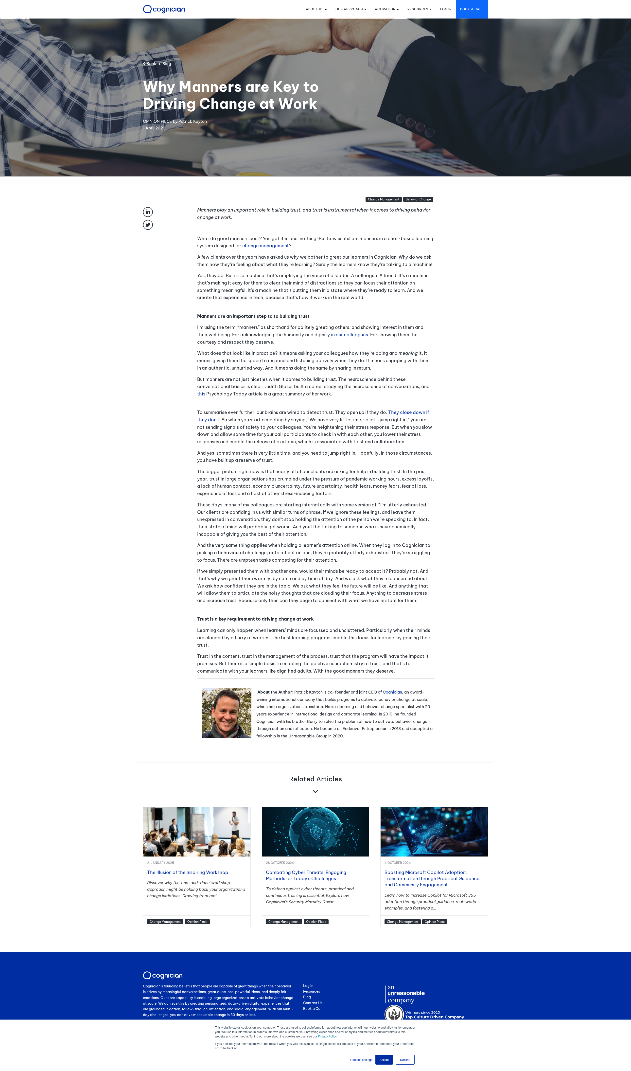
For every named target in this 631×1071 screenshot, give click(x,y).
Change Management (383, 199)
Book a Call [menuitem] (312, 1008)
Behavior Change (418, 199)
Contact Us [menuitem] (312, 1003)
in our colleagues (349, 335)
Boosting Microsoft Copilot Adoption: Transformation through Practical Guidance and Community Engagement (432, 879)
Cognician (392, 692)
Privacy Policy (327, 1036)
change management (265, 246)
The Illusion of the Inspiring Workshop (187, 872)
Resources (417, 9)
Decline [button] (405, 1059)
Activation (385, 9)
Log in (446, 9)
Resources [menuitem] (311, 991)
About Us (315, 9)
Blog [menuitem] (307, 997)
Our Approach (349, 9)
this (230, 394)
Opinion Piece (197, 922)
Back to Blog (158, 63)
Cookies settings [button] (361, 1059)
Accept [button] (384, 1059)
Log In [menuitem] (308, 985)
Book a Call (472, 9)
